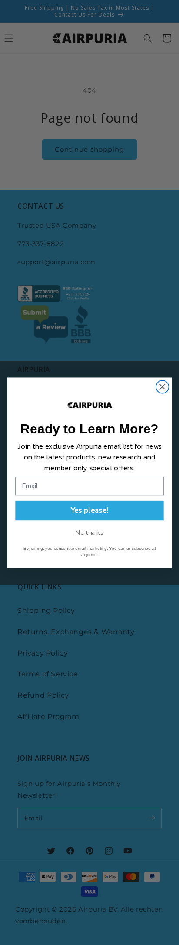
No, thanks (89, 532)
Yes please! (90, 510)
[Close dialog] (162, 386)
